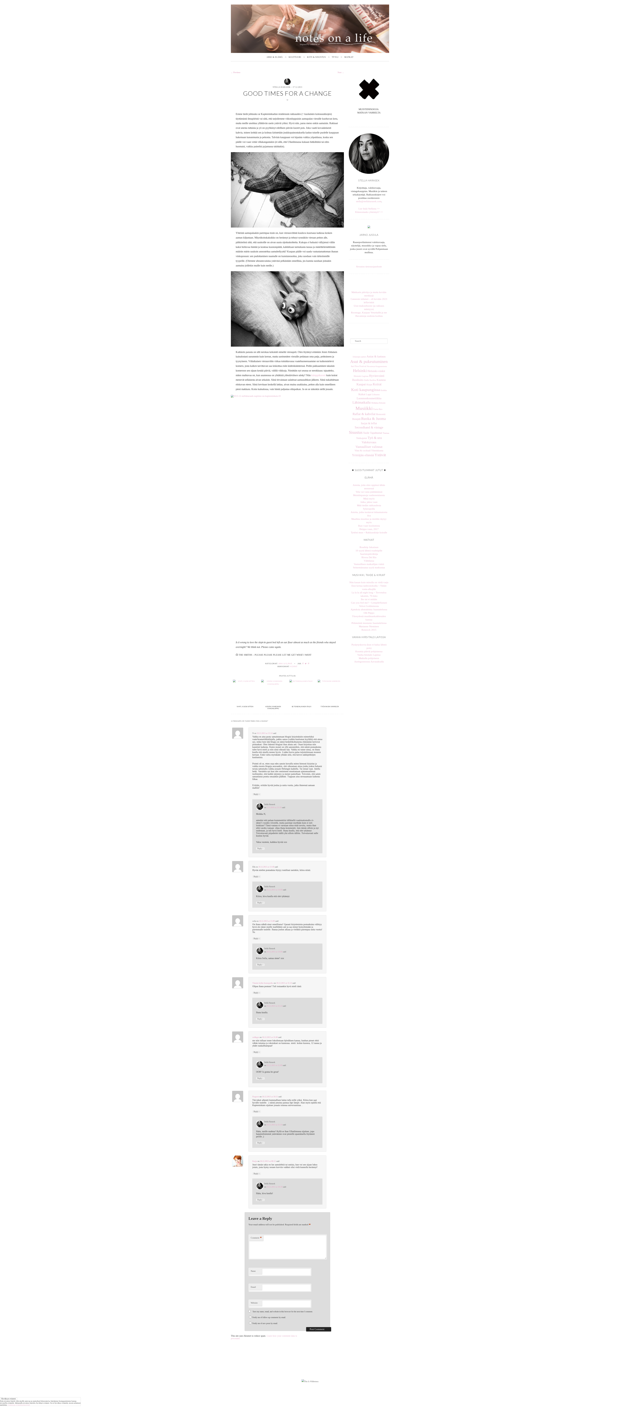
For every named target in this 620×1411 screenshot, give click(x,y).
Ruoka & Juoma (373, 419)
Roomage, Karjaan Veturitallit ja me (369, 312)
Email (253, 1287)
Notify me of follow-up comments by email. (269, 1317)
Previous (235, 72)
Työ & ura (375, 438)
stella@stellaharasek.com (368, 201)
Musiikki (364, 408)
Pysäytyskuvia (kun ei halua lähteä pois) (369, 646)
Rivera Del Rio (369, 557)
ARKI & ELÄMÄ (275, 57)
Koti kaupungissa (365, 389)
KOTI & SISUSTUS (316, 57)
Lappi (368, 394)
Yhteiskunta (377, 450)
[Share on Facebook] (303, 663)
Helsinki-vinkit (376, 371)
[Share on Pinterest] (309, 663)
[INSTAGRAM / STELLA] (368, 120)
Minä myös (369, 498)
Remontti (380, 414)
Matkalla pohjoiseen (369, 658)
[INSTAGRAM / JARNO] (370, 120)
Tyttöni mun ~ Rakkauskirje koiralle (369, 532)
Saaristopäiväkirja (369, 554)
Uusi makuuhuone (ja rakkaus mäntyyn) (369, 307)
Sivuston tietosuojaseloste (369, 266)
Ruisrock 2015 (369, 630)
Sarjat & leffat (369, 423)
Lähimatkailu (361, 402)
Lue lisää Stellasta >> (369, 208)
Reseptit (356, 419)
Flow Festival (360, 366)
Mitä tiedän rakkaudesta (369, 505)
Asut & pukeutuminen (369, 361)
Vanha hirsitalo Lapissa (369, 655)
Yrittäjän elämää (363, 455)
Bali (352, 366)
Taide (366, 432)
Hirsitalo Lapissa (361, 376)
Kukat (361, 394)
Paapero (255, 1097)
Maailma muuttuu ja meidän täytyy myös (369, 521)
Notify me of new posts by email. (265, 1323)
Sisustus (355, 432)
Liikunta (376, 394)
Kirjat (369, 384)
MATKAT (348, 57)
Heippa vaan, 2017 (369, 529)
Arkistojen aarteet (359, 357)
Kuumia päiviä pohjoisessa (368, 651)
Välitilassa (369, 560)
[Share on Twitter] (306, 663)
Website (254, 1303)
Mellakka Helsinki (378, 403)
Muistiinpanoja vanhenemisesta (369, 495)
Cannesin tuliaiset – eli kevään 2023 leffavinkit (369, 301)
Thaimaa (386, 433)
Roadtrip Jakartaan (369, 547)
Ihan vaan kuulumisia (369, 525)
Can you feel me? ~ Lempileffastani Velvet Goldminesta (369, 604)
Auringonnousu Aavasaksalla (369, 661)
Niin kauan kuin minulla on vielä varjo (368, 582)
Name (253, 1271)
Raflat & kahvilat (364, 414)
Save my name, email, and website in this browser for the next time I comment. (283, 1311)
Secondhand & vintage (369, 427)
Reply (257, 794)
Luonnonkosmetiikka (369, 398)
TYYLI (335, 57)
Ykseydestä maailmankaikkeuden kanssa (369, 618)
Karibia (373, 380)
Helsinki (360, 370)
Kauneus (381, 380)
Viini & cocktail (363, 450)
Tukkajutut (361, 438)
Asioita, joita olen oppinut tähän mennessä (369, 487)
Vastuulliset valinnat (369, 446)
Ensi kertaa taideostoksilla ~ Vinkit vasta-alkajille (368, 587)
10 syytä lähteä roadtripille (369, 550)
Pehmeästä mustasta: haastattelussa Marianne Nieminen (369, 625)
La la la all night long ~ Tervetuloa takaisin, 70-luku (369, 594)
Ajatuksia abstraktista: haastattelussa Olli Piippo (369, 611)
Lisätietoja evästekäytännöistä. (19, 1405)
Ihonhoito (357, 379)
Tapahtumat (376, 432)
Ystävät (380, 455)
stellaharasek (246, 1346)
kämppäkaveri (318, 375)
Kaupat (361, 384)
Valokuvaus (369, 442)
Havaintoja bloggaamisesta (377, 366)
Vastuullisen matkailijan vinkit (369, 564)
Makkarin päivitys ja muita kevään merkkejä (368, 294)
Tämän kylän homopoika (262, 983)
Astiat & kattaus (376, 356)
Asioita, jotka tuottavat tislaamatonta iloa (369, 514)
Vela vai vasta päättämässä (369, 492)
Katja (254, 1161)
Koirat (294, 666)
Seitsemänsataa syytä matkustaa (369, 567)
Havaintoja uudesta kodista (369, 316)
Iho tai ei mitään (369, 599)
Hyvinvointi (376, 375)
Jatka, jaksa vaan (368, 502)
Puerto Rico (377, 409)
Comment (256, 1238)
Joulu (366, 380)
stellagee (255, 1037)
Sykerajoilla (369, 509)
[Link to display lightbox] (247, 1359)
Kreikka (384, 390)
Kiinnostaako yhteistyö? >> (369, 212)
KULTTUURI (295, 57)
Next (341, 72)
